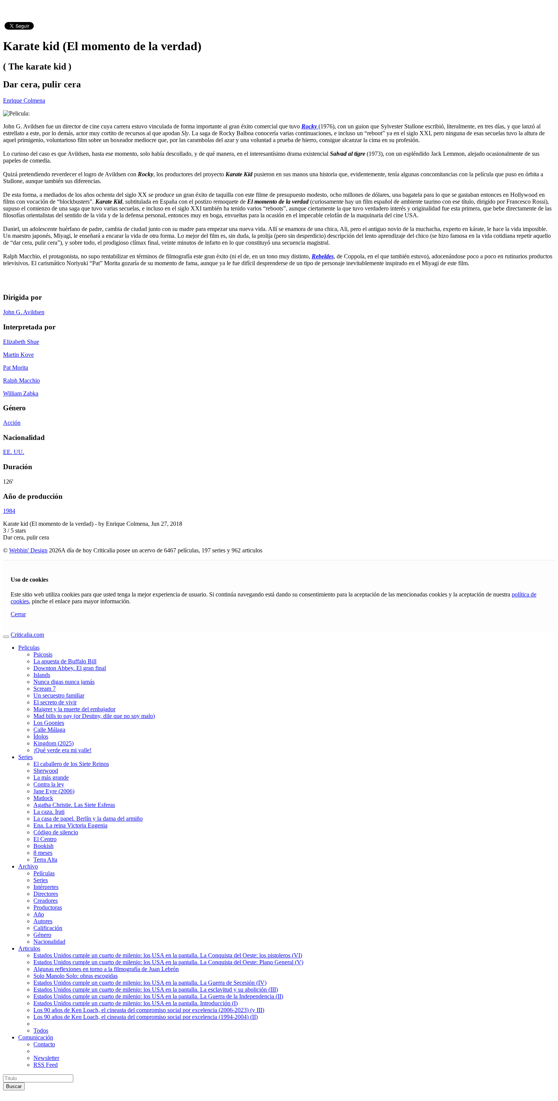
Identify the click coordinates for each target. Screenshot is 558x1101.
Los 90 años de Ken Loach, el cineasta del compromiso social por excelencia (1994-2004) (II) (145, 1017)
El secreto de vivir (55, 702)
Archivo (28, 866)
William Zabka (20, 393)
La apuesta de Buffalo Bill (64, 661)
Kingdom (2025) (53, 743)
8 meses (42, 852)
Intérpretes (45, 887)
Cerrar (18, 614)
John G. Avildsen (23, 312)
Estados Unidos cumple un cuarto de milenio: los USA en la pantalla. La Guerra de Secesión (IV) (149, 982)
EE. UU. (13, 452)
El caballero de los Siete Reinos (71, 764)
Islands (41, 675)
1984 (9, 511)
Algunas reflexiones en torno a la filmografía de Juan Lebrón (106, 969)
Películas (44, 873)
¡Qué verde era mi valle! (62, 750)
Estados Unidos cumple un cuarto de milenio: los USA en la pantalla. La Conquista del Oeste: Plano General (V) (168, 962)
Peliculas (28, 647)
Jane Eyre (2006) (53, 791)
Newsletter (46, 1058)
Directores (45, 894)
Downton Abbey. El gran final (69, 668)
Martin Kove (18, 354)
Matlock (43, 798)
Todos (40, 1030)
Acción (11, 422)
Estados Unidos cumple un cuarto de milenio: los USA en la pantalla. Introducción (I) (135, 1003)
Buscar (14, 1086)
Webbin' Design (28, 550)
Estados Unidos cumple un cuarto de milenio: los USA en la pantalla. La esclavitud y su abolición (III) (155, 989)
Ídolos (40, 736)
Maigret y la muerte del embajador (74, 709)
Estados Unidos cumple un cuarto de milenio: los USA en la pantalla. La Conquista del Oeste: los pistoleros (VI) (167, 955)
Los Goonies (48, 723)
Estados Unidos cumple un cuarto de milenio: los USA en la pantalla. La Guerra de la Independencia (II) (158, 996)
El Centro (45, 839)
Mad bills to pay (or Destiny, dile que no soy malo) (94, 716)
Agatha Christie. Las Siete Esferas (74, 805)
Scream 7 (44, 688)
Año (38, 914)
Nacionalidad (49, 941)
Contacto (44, 1044)
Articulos (29, 948)
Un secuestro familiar (58, 695)
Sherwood (45, 770)
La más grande (51, 777)
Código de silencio (55, 832)
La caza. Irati (49, 811)
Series (25, 757)
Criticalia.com (27, 634)
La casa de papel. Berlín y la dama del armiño (88, 818)
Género (42, 935)
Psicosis (42, 654)
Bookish (43, 846)
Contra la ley (48, 784)
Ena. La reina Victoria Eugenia (70, 825)
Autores (42, 921)
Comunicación (35, 1037)
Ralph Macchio (21, 380)
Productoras (47, 907)
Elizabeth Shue (21, 342)
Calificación (47, 928)
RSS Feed (45, 1064)
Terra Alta (45, 859)
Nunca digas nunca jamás (64, 682)
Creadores (45, 900)
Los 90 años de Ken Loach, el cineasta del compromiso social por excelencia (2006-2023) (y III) (148, 1010)
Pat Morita (15, 367)
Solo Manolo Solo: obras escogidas (75, 976)
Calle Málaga (49, 729)
